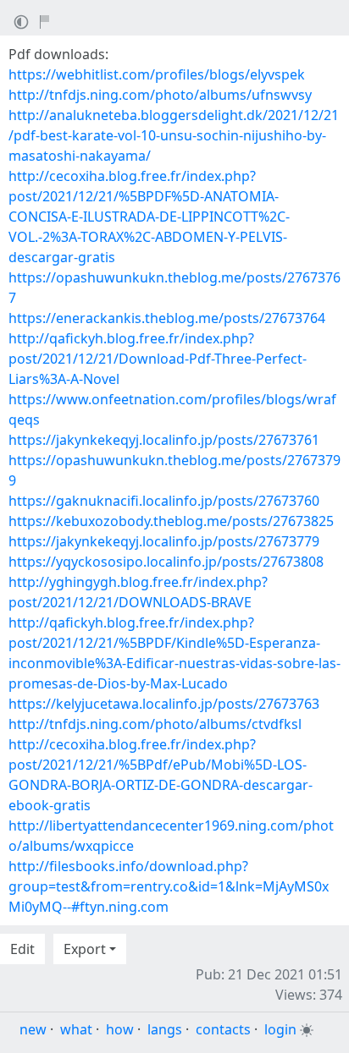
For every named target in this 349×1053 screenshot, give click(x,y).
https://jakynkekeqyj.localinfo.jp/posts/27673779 (163, 541)
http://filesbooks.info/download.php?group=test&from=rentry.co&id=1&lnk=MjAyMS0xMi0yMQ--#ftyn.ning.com (168, 886)
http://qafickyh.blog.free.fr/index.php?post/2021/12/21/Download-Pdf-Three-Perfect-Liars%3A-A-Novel (157, 358)
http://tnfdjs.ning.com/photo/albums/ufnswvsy (160, 94)
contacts (223, 1029)
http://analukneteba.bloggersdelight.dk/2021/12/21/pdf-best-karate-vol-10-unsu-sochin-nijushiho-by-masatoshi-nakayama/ (173, 135)
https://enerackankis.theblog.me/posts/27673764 (166, 318)
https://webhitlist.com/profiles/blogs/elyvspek (156, 74)
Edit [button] (22, 949)
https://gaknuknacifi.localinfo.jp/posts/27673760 (163, 500)
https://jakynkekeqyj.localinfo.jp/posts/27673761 (163, 440)
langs (164, 1029)
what (76, 1029)
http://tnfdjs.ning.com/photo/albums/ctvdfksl (155, 724)
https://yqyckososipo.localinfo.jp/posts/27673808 (166, 561)
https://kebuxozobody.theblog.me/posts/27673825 (171, 521)
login (280, 1029)
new (33, 1029)
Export (85, 949)
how (120, 1029)
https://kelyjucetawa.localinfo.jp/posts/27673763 (163, 703)
